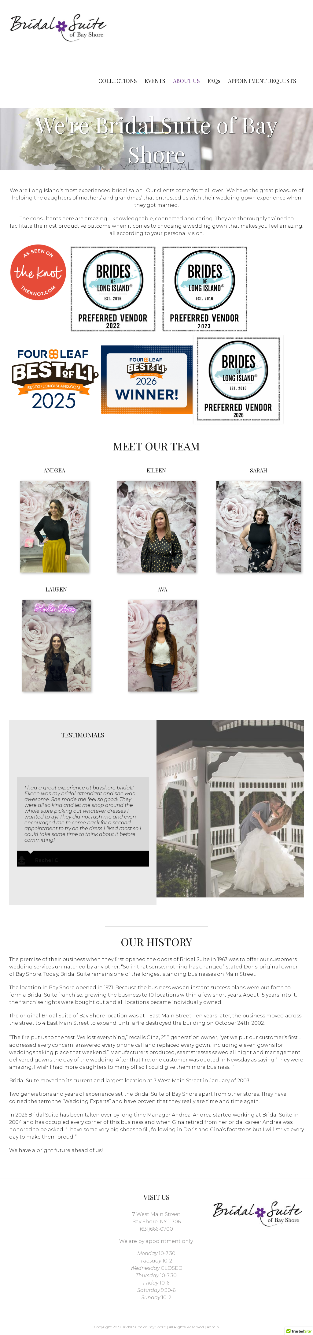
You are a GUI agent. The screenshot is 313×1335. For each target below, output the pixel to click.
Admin (213, 1327)
